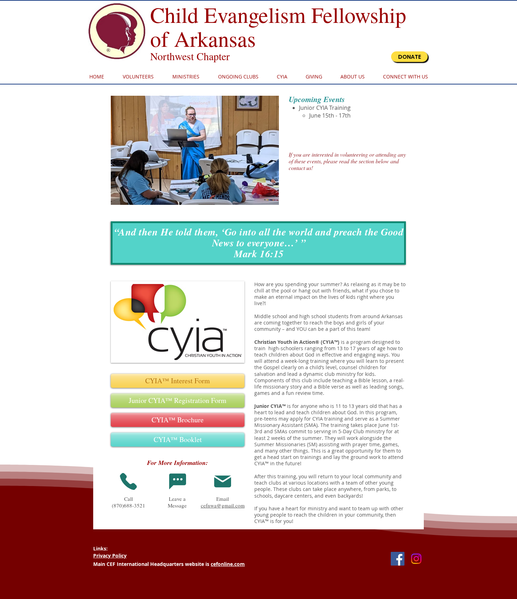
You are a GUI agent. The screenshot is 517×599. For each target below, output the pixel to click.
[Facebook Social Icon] (397, 559)
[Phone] (128, 481)
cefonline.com (228, 564)
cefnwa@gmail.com (223, 505)
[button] (195, 150)
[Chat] (177, 481)
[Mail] (222, 481)
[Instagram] (416, 559)
